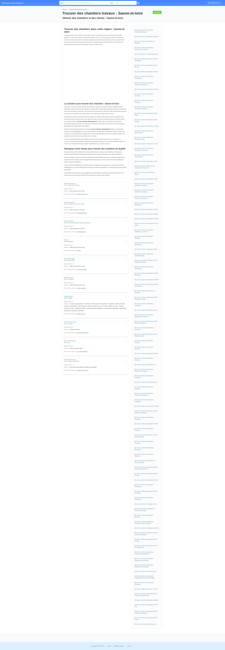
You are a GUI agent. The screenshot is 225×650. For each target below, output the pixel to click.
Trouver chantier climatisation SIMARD (147, 600)
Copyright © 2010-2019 (97, 646)
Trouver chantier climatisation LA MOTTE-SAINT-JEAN (145, 509)
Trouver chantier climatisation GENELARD (144, 448)
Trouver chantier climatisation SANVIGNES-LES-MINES (144, 149)
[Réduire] (214, 624)
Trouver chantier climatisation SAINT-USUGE (146, 618)
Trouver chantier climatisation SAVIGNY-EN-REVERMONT (144, 553)
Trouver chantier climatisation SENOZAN (144, 583)
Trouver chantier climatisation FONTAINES (144, 267)
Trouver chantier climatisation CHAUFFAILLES (144, 156)
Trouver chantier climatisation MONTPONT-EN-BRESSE (144, 566)
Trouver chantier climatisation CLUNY (147, 144)
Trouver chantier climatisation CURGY (147, 589)
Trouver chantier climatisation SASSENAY (144, 429)
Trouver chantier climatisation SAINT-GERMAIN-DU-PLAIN (146, 261)
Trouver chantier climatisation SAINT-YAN (146, 605)
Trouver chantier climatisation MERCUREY (144, 498)
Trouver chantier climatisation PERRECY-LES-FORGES (144, 370)
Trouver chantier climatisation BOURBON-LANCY (144, 138)
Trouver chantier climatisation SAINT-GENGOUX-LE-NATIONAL (146, 594)
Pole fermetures (81, 232)
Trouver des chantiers (13, 3)
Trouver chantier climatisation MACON (147, 36)
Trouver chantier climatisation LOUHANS (144, 95)
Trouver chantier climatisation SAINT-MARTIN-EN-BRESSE (146, 322)
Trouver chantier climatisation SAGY (146, 504)
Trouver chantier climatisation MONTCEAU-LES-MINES (144, 48)
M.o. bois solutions (82, 351)
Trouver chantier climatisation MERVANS (144, 455)
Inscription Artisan (214, 3)
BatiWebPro (208, 640)
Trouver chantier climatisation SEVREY (147, 424)
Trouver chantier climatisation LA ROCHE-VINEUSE (145, 461)
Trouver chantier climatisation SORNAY (147, 279)
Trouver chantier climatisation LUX (146, 364)
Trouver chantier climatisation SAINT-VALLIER (146, 66)
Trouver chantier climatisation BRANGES (144, 237)
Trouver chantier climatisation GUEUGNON (144, 77)
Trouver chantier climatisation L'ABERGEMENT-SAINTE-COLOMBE (145, 577)
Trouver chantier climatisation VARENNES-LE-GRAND (144, 231)
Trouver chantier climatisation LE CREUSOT (145, 42)
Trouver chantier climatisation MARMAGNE (144, 485)
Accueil (64, 9)
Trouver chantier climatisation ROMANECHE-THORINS (144, 315)
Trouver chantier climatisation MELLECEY (144, 516)
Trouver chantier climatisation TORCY (147, 179)
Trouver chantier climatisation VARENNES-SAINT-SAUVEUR (144, 522)
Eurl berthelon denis (82, 332)
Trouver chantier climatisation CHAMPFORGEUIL (144, 255)
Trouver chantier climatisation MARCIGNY (144, 304)
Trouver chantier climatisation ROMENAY (144, 376)
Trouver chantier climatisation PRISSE (147, 353)
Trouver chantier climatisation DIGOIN (147, 71)
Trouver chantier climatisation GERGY (147, 209)
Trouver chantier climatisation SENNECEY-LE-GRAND (144, 184)
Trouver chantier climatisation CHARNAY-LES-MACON (144, 84)
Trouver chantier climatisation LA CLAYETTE (145, 291)
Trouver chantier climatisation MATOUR (147, 528)
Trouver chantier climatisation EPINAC (147, 214)
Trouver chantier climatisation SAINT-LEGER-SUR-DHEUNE (146, 412)
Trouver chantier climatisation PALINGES (144, 418)
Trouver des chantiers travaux (78, 9)
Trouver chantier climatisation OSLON (147, 480)
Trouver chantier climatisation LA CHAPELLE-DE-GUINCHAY (145, 167)
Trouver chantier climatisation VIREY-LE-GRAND (146, 492)
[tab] (95, 184)
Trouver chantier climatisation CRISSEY (147, 219)
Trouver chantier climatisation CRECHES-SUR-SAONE (144, 197)
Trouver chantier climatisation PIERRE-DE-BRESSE (146, 274)
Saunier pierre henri (82, 370)
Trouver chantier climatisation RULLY (146, 382)
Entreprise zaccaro (81, 194)
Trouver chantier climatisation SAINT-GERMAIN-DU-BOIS (146, 298)
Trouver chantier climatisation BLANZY (147, 89)
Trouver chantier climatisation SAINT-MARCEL (146, 120)
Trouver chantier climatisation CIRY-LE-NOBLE (147, 224)
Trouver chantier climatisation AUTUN (147, 54)
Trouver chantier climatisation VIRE (146, 571)
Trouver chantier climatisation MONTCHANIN (144, 132)
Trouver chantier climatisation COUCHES (144, 442)
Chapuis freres (80, 314)
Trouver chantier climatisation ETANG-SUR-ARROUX (146, 285)
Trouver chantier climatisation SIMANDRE (144, 400)
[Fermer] (218, 624)
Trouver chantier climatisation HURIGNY (144, 341)
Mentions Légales (119, 646)
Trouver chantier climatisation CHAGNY (147, 126)
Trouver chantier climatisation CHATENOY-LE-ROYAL (144, 108)
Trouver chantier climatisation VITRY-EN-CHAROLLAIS (146, 546)
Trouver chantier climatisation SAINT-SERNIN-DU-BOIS (146, 335)
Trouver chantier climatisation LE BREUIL (145, 173)
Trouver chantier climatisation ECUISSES (144, 348)
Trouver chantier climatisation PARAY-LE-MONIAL (146, 59)
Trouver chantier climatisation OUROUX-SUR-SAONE (144, 191)
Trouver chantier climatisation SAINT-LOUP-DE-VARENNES (146, 533)
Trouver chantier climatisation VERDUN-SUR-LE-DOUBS (144, 559)
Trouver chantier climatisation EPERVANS (144, 387)
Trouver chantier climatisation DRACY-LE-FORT (146, 474)
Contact (129, 646)
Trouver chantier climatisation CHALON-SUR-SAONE (144, 31)
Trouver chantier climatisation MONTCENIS (144, 243)
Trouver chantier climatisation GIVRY (146, 161)
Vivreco (78, 250)
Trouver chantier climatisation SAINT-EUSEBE (146, 540)
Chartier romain (81, 288)
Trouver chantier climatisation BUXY (146, 249)
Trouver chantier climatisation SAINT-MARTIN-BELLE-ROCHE (146, 468)
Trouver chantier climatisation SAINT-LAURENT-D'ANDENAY (146, 612)
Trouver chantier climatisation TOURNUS (144, 101)
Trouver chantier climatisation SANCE (147, 310)
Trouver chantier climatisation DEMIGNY (144, 359)
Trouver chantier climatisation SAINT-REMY (146, 114)
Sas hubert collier (81, 269)
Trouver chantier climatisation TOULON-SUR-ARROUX (144, 394)
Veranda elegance (81, 213)
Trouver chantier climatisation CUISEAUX (144, 328)
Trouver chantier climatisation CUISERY (147, 406)
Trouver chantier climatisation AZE (146, 624)
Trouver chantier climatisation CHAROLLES (144, 204)
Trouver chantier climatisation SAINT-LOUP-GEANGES (146, 436)
